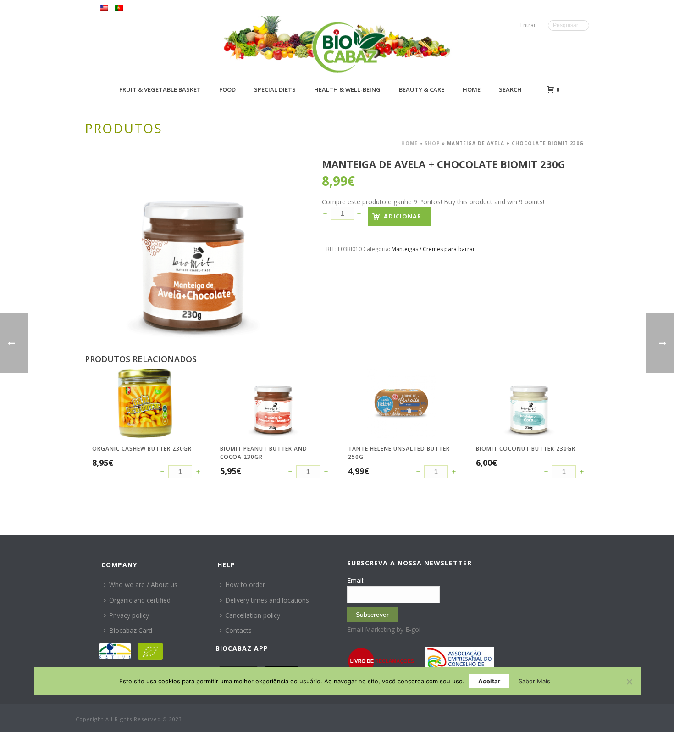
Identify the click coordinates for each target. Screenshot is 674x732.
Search (510, 89)
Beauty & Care (421, 89)
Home (472, 89)
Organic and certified (140, 600)
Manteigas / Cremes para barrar (433, 249)
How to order (245, 584)
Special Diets (275, 89)
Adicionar (402, 216)
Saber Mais (534, 681)
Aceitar (489, 681)
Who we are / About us (143, 584)
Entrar (528, 25)
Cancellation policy (252, 615)
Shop (432, 143)
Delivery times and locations (267, 600)
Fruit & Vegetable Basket (160, 89)
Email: (356, 580)
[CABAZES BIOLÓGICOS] (348, 47)
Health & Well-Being (347, 89)
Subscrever (372, 614)
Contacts (238, 630)
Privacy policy (129, 615)
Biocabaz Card (130, 630)
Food (227, 89)
